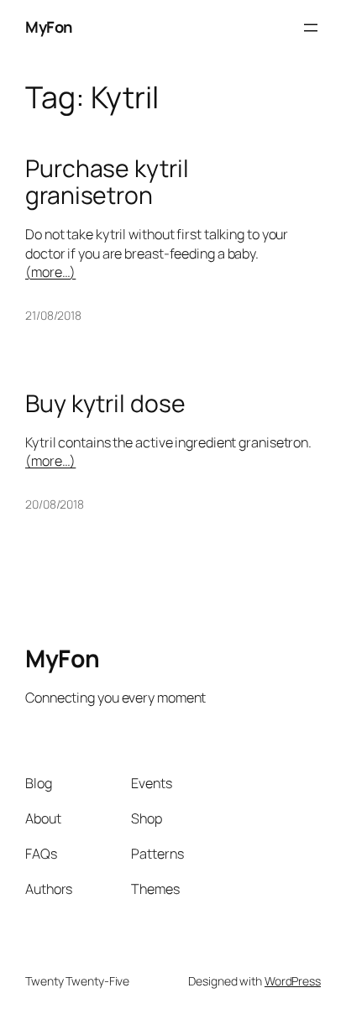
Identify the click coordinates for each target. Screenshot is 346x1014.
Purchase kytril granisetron (107, 182)
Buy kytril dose (105, 403)
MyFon (48, 27)
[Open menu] (311, 28)
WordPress (293, 981)
